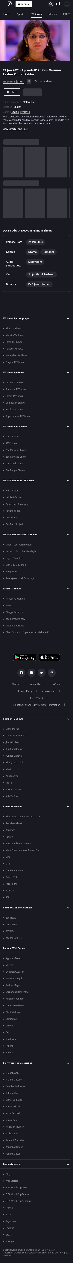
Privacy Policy (24, 692)
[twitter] (40, 674)
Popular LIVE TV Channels (17, 909)
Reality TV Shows (14, 410)
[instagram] (30, 674)
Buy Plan (25, 4)
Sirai (8, 865)
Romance (25, 110)
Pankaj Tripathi (13, 1107)
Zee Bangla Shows (15, 471)
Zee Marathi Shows (16, 451)
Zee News (11, 919)
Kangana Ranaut (14, 1148)
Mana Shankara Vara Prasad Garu (23, 851)
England (10, 1229)
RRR (8, 898)
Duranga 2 (11, 1020)
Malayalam (28, 100)
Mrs (8, 858)
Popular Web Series (14, 949)
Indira (9, 784)
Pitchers (10, 1053)
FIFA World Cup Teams (17, 1195)
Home (6, 14)
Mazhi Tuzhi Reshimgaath (19, 546)
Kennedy (10, 831)
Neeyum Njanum (13, 80)
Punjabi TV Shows (15, 363)
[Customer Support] (58, 4)
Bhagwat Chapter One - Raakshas (23, 817)
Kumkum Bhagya (14, 750)
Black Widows (13, 1013)
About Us (34, 685)
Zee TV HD (11, 925)
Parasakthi (11, 885)
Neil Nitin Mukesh (15, 1128)
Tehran (9, 838)
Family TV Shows (14, 397)
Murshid (10, 966)
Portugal (10, 1242)
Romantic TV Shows (16, 390)
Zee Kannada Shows (16, 458)
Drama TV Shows (14, 383)
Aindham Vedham (15, 1000)
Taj (7, 1033)
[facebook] (20, 674)
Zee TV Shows (13, 437)
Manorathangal (14, 979)
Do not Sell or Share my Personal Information (35, 706)
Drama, (15, 110)
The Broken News (15, 1006)
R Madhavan (12, 1074)
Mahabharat (12, 730)
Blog (8, 1175)
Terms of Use (47, 692)
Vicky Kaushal (13, 1114)
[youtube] (50, 674)
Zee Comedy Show (15, 620)
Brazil (9, 1236)
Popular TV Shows (13, 720)
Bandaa (10, 891)
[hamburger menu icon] (67, 4)
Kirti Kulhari (12, 1134)
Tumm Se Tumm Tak (16, 736)
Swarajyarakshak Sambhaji (20, 579)
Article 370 (11, 878)
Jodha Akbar (12, 491)
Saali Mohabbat (14, 824)
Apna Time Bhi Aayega (17, 505)
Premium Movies (12, 807)
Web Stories (12, 1182)
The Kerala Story (14, 871)
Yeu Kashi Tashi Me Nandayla (21, 552)
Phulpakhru (11, 572)
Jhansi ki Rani (12, 743)
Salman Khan (12, 1094)
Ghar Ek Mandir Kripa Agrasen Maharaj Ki (27, 633)
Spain (8, 1215)
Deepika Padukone (15, 1087)
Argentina (11, 1222)
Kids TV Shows (13, 797)
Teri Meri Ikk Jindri (15, 525)
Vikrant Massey (14, 1081)
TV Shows (36, 14)
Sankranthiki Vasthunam (18, 844)
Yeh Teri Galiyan (14, 498)
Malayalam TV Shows (17, 356)
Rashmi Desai (13, 1155)
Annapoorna (12, 777)
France (9, 1209)
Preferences (35, 699)
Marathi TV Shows (15, 336)
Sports (20, 14)
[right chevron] (7, 161)
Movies (52, 14)
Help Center (54, 685)
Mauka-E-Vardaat (15, 627)
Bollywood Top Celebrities (17, 1064)
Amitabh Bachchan (15, 1141)
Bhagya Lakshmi (14, 613)
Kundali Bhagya (14, 757)
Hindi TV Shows (14, 329)
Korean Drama (13, 790)
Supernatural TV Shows (18, 417)
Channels (15, 685)
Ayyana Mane (13, 959)
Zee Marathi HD (14, 939)
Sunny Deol (11, 1121)
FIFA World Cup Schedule (19, 1202)
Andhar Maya (13, 986)
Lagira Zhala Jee (14, 559)
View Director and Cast (15, 127)
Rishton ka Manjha (15, 600)
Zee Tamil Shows (14, 464)
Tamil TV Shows (14, 343)
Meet (8, 606)
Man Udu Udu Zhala (16, 566)
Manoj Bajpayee (14, 1101)
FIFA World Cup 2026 (16, 1188)
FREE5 (66, 14)
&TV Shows (11, 444)
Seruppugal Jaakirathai (17, 993)
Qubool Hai (11, 518)
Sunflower (11, 1040)
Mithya (9, 1027)
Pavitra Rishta (13, 512)
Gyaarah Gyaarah (15, 973)
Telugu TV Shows (14, 350)
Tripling (9, 1047)
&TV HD (10, 932)
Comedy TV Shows (15, 404)
